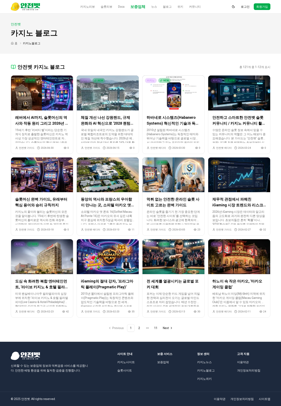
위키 (180, 6)
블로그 (167, 6)
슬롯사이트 (124, 370)
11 (155, 328)
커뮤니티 (195, 6)
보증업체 (137, 6)
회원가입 (262, 6)
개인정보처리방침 (248, 370)
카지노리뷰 (87, 6)
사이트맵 (264, 399)
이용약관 (243, 362)
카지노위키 (204, 378)
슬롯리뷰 (106, 6)
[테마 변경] (233, 6)
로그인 (245, 6)
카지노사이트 (126, 362)
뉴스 (154, 6)
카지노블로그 (206, 370)
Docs (121, 6)
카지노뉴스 (204, 362)
